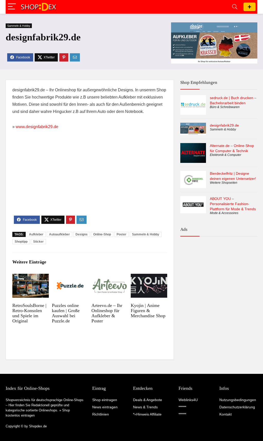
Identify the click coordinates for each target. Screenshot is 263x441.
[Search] (235, 7)
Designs (82, 234)
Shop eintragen (249, 7)
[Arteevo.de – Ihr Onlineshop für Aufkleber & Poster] (109, 277)
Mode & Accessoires (224, 213)
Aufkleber (36, 234)
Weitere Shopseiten (223, 182)
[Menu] (12, 7)
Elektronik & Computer (225, 155)
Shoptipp (21, 241)
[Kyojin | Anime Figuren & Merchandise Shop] (149, 277)
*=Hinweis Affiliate (147, 414)
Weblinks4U (188, 400)
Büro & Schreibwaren (225, 107)
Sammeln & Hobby (18, 25)
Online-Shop (102, 234)
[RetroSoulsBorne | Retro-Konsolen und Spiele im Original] (30, 277)
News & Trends (145, 407)
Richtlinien (100, 414)
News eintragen (105, 407)
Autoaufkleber (59, 234)
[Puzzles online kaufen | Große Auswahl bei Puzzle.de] (70, 277)
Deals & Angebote (147, 400)
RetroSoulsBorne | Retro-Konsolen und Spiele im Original (29, 313)
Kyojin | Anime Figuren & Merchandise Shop (148, 310)
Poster (121, 234)
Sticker (38, 241)
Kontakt (225, 414)
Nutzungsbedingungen (237, 400)
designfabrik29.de (224, 125)
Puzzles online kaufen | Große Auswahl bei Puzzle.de (66, 313)
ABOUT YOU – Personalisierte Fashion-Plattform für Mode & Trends (233, 204)
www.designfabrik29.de (37, 127)
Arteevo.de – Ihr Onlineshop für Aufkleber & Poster (106, 313)
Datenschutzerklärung (237, 407)
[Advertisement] (89, 177)
